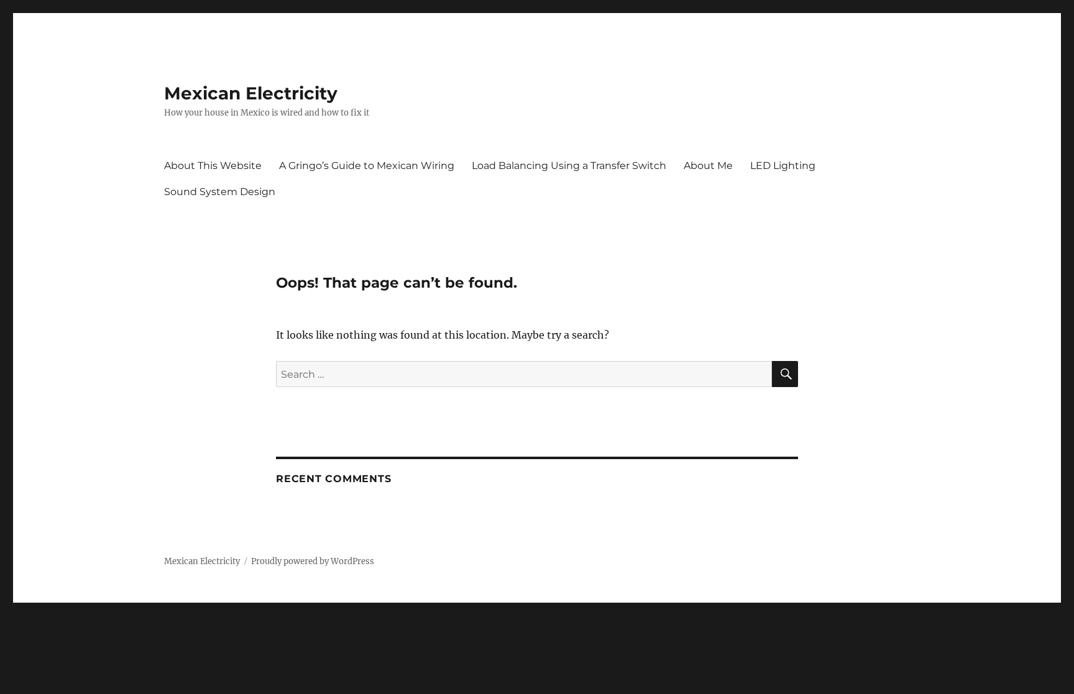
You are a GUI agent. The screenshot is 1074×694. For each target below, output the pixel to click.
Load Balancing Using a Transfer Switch (569, 165)
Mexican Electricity (250, 93)
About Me (708, 165)
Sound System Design (219, 192)
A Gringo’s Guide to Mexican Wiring (366, 165)
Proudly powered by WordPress (312, 561)
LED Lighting (782, 165)
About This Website (213, 165)
